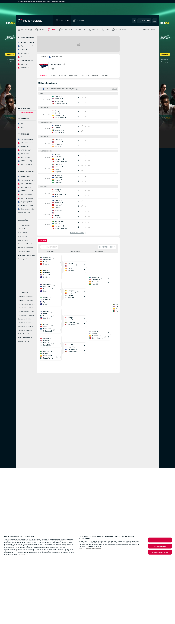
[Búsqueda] (134, 20)
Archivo (105, 75)
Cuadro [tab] (43, 240)
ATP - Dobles (57, 57)
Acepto (159, 540)
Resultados (73, 75)
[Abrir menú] (154, 20)
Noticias (62, 75)
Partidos (85, 75)
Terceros (22, 554)
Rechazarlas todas (160, 546)
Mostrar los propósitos (160, 552)
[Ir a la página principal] (31, 21)
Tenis (43, 57)
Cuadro (95, 75)
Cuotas (53, 75)
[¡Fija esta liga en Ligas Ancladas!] (64, 64)
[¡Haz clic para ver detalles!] (78, 100)
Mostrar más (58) (24, 212)
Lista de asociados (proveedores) (90, 548)
